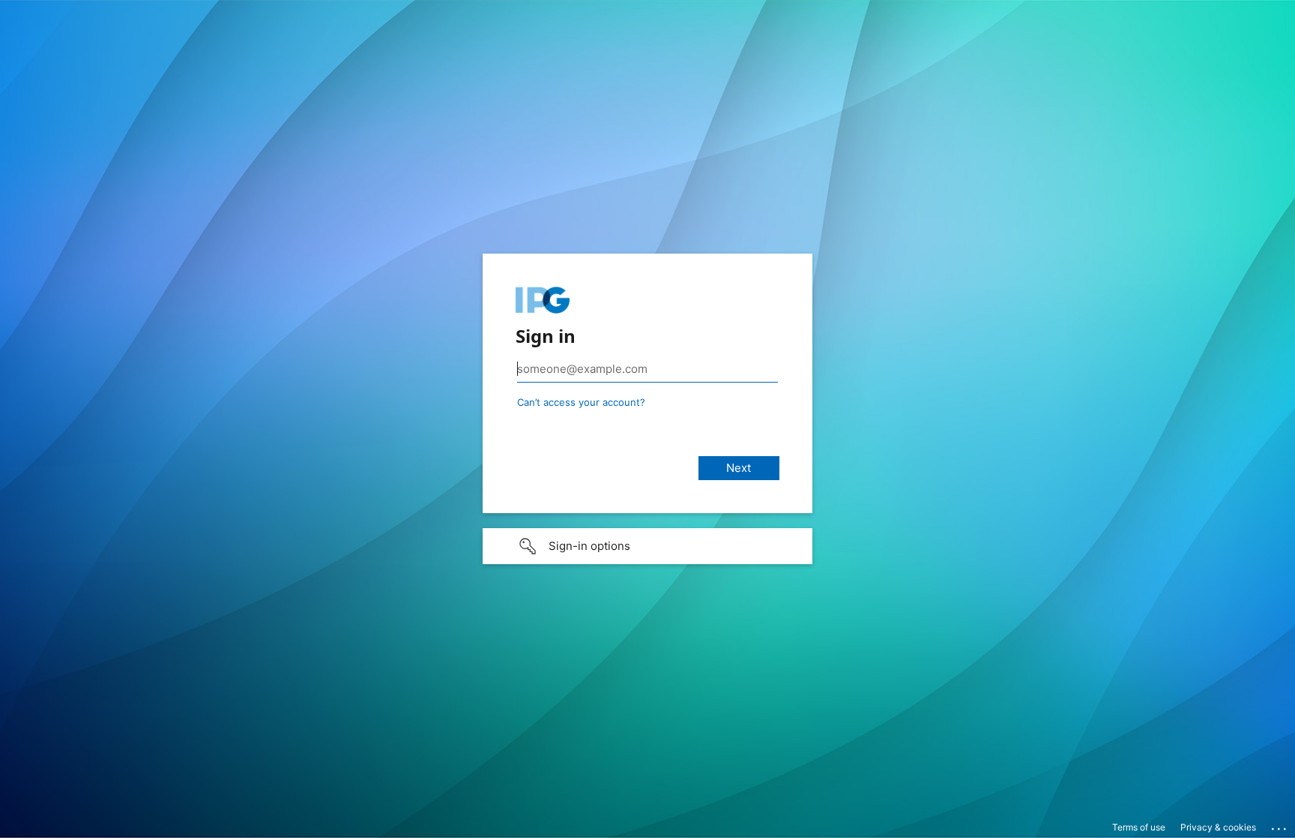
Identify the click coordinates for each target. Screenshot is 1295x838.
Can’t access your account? (581, 402)
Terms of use (1138, 827)
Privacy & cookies (1218, 827)
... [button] (1280, 825)
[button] (647, 546)
